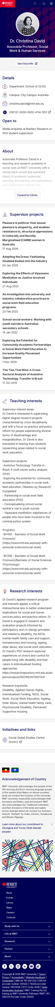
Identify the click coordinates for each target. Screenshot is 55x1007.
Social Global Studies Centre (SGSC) (26, 740)
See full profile (25, 63)
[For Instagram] (18, 966)
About (8, 956)
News (9, 892)
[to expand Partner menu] (49, 948)
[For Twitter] (11, 966)
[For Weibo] (38, 966)
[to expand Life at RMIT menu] (49, 933)
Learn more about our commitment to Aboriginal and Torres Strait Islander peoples (22, 828)
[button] (44, 3)
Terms (42, 974)
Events (9, 897)
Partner (9, 948)
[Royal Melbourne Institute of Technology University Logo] (7, 3)
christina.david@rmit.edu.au (26, 103)
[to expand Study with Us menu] (49, 926)
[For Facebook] (4, 966)
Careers (10, 912)
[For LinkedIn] (24, 966)
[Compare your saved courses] (36, 3)
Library (9, 902)
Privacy (6, 977)
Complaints (7, 980)
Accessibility (18, 977)
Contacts (10, 917)
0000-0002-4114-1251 (33, 112)
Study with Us (12, 926)
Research (10, 941)
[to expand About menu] (49, 956)
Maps (9, 907)
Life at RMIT (11, 933)
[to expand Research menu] (49, 941)
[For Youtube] (31, 966)
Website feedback (35, 977)
